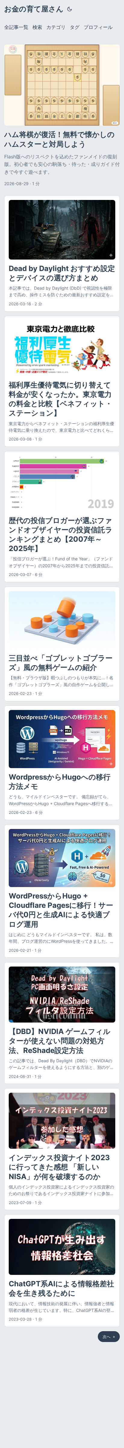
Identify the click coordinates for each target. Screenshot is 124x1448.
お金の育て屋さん (34, 9)
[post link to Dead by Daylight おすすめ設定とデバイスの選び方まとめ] (62, 253)
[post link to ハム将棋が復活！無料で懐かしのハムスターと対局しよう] (62, 116)
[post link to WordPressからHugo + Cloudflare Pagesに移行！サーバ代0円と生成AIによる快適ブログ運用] (62, 891)
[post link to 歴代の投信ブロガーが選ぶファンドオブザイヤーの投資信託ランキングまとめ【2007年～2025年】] (62, 516)
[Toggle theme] (69, 9)
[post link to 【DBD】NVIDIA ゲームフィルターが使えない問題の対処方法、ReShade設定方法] (62, 1023)
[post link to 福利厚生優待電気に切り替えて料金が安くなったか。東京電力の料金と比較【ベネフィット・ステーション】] (62, 381)
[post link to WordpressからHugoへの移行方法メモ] (62, 763)
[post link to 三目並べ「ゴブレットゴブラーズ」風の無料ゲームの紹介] (62, 644)
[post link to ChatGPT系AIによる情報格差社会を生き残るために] (62, 1271)
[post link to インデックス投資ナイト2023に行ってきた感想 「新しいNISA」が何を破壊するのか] (62, 1149)
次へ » (109, 1336)
